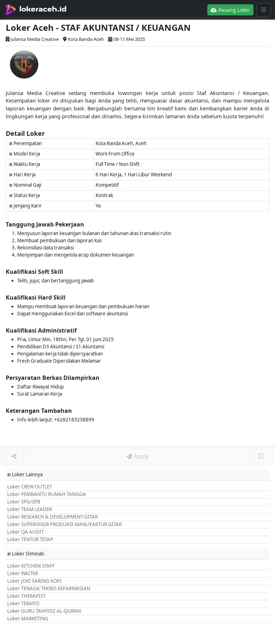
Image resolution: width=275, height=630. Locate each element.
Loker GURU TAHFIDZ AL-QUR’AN (44, 611)
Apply (140, 456)
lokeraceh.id (43, 9)
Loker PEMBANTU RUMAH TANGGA (46, 494)
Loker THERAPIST (26, 596)
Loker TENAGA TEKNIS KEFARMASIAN (48, 588)
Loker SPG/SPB (23, 501)
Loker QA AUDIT (25, 532)
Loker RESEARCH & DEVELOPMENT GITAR (52, 517)
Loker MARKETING (27, 618)
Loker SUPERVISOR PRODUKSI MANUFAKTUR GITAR (64, 524)
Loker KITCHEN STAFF (31, 566)
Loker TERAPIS (23, 603)
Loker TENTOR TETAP (30, 539)
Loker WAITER (22, 573)
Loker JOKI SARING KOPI (34, 581)
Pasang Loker (233, 9)
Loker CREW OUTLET (29, 486)
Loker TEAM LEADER (29, 509)
